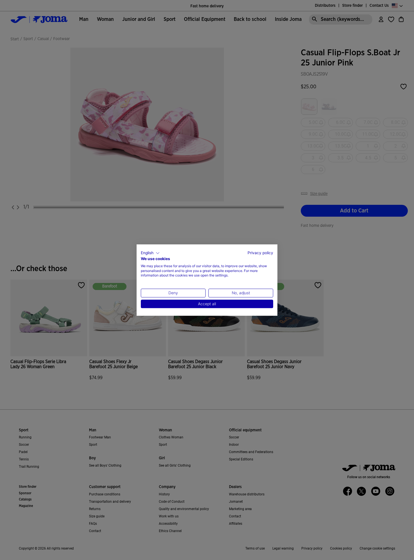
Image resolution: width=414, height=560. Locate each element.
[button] (150, 253)
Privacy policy (260, 253)
